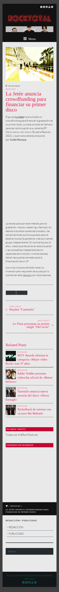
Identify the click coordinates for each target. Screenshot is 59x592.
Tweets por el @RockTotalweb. (22, 434)
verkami (21, 292)
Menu (32, 39)
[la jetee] (29, 64)
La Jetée (19, 116)
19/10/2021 (14, 86)
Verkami (27, 275)
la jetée (11, 292)
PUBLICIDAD (16, 533)
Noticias (11, 89)
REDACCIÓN (16, 527)
